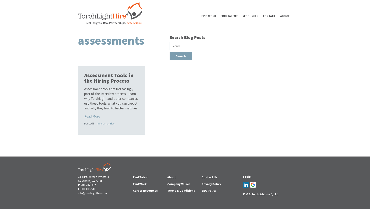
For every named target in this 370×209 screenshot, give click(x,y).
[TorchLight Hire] (110, 15)
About (171, 177)
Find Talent (229, 16)
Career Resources (145, 190)
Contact (269, 16)
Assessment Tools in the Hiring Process (109, 78)
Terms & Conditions (181, 190)
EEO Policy (209, 190)
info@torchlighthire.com (93, 193)
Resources (250, 16)
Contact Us (209, 177)
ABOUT (285, 16)
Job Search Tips (105, 123)
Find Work (208, 16)
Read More (92, 116)
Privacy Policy (211, 184)
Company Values (178, 184)
